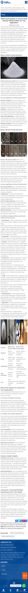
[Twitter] (19, 521)
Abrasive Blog (16, 8)
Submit (25, 575)
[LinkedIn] (21, 521)
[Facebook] (16, 521)
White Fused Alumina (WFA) (8, 81)
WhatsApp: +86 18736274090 (9, 547)
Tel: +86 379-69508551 (7, 550)
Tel (10, 591)
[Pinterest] (24, 521)
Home (2, 8)
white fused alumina (8, 536)
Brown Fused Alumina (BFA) (8, 159)
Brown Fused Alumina (17, 533)
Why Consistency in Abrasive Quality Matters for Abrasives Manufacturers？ (13, 527)
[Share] (26, 521)
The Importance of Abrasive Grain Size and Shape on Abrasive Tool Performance (13, 524)
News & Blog (8, 8)
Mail (17, 591)
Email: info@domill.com (7, 545)
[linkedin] (14, 583)
